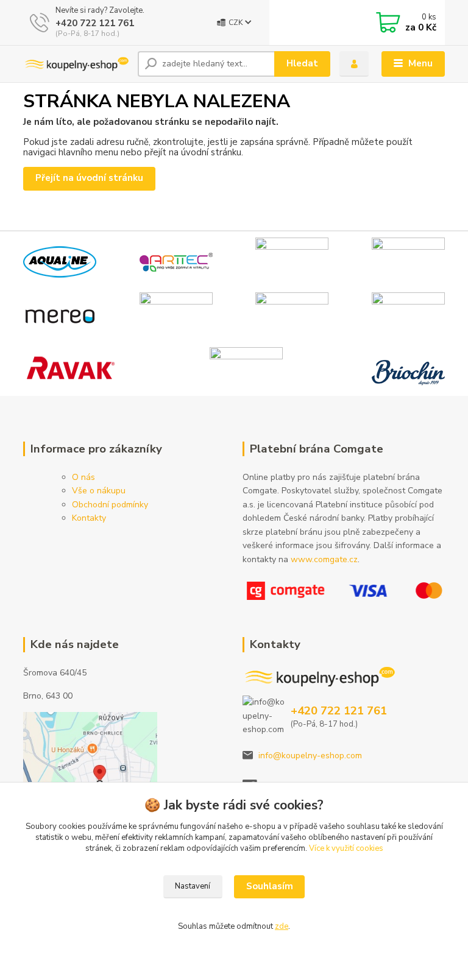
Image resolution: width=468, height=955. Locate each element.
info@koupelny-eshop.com (310, 755)
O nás (83, 477)
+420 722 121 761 (94, 23)
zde (281, 926)
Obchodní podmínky (110, 504)
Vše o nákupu (99, 490)
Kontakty (89, 518)
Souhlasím (269, 886)
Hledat (302, 63)
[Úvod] (76, 64)
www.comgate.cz (324, 559)
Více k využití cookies (346, 848)
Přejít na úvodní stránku (89, 178)
